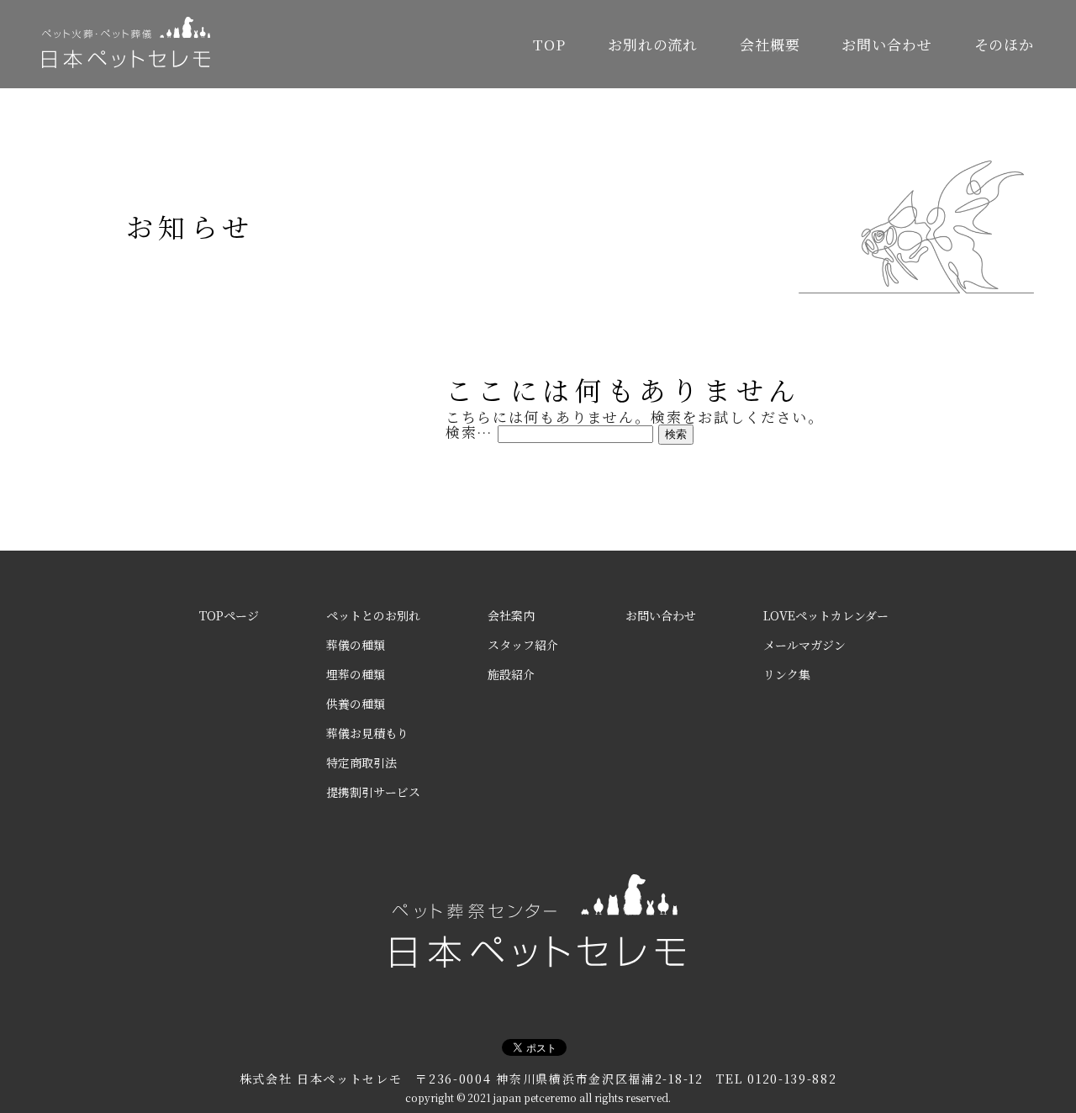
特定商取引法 (361, 762)
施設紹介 (511, 674)
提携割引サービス (373, 791)
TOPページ (229, 615)
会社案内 (511, 615)
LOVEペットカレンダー (826, 615)
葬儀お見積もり (367, 733)
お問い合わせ (886, 44)
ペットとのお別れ (373, 615)
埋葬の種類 (355, 674)
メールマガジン (804, 644)
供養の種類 (355, 703)
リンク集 (786, 674)
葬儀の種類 (355, 644)
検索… (469, 431)
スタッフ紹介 (523, 644)
